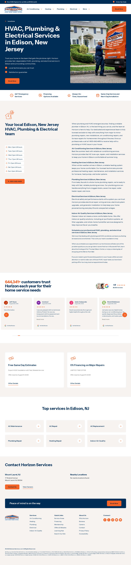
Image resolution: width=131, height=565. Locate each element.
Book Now (119, 9)
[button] (124, 315)
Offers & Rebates (60, 528)
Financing (57, 521)
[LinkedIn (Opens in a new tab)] (120, 519)
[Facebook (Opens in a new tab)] (104, 519)
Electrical (33, 528)
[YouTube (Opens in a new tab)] (116, 519)
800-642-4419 (16, 181)
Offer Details (13, 383)
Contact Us (12, 487)
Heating (32, 521)
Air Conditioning (35, 518)
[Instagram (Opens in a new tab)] (112, 519)
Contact (82, 528)
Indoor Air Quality (36, 531)
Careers (82, 524)
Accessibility (83, 534)
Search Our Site (59, 534)
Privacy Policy (84, 531)
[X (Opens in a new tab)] (108, 519)
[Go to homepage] (13, 9)
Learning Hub (59, 531)
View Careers (28, 487)
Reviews (82, 521)
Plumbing (33, 524)
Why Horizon (83, 518)
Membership (58, 524)
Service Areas (59, 518)
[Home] (12, 517)
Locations (11, 21)
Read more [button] (7, 319)
